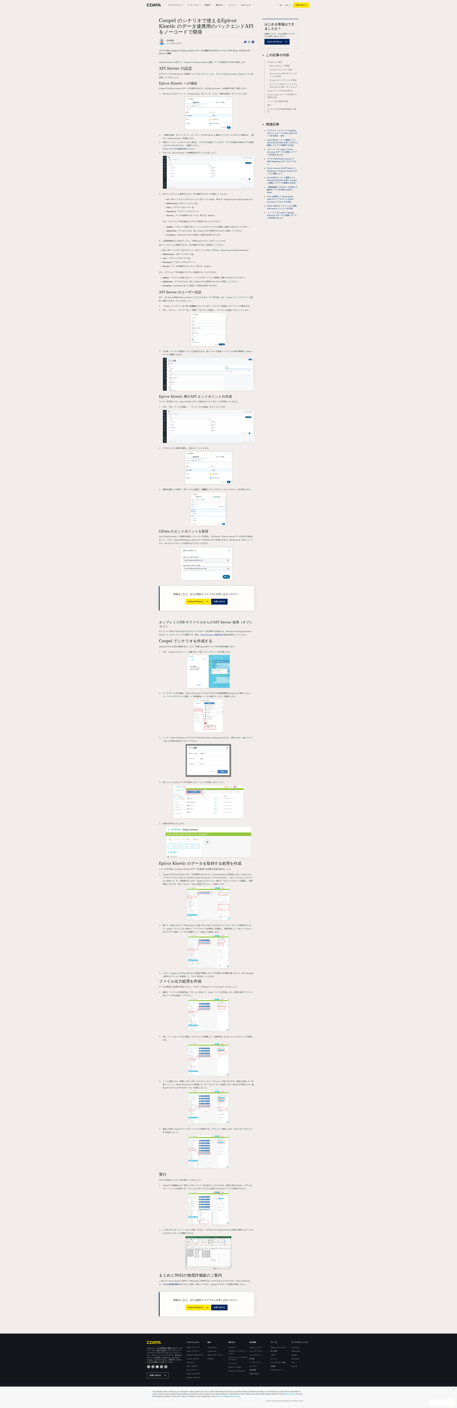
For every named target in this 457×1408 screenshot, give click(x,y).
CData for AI (245, 5)
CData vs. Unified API (236, 1371)
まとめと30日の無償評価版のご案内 (281, 110)
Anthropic (295, 1347)
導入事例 (274, 1351)
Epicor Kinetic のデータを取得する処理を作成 (282, 96)
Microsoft (295, 1359)
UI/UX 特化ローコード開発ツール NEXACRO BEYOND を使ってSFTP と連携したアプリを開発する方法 (282, 143)
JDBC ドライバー (193, 1351)
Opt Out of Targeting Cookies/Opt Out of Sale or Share (284, 1401)
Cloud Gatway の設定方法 (212, 635)
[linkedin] (148, 1366)
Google (294, 1355)
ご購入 (280, 5)
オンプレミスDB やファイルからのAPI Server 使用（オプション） (283, 85)
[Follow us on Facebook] (245, 42)
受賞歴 (251, 1359)
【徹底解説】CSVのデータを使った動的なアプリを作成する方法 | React (282, 190)
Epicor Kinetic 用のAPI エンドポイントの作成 (283, 75)
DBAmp (211, 1359)
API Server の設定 (274, 62)
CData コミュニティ (278, 1347)
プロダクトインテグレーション (237, 1352)
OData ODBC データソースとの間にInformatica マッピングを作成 (282, 207)
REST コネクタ (192, 1366)
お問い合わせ (300, 5)
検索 (286, 5)
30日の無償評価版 (170, 1284)
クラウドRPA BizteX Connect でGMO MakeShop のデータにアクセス (281, 161)
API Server (190, 1362)
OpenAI (294, 1366)
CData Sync (212, 1347)
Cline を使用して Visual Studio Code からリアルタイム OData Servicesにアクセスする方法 (280, 199)
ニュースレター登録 (278, 1362)
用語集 (273, 1366)
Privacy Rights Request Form (229, 1396)
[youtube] (157, 1366)
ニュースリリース (256, 1351)
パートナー (232, 1363)
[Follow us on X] (249, 42)
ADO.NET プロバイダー (195, 1355)
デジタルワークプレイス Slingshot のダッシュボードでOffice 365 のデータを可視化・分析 (282, 133)
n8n (292, 1362)
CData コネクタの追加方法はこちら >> (179, 149)
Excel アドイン (192, 1370)
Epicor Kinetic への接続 (279, 66)
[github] (161, 1366)
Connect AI (212, 1351)
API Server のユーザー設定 (280, 70)
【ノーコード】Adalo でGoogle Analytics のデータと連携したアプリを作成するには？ (282, 215)
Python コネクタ (193, 1359)
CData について (255, 1347)
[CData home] (155, 5)
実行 (269, 105)
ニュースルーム (255, 1355)
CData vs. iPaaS (234, 1367)
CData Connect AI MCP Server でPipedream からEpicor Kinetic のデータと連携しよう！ (282, 171)
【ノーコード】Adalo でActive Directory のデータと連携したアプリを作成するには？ (282, 152)
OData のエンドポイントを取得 (282, 80)
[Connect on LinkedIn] (253, 42)
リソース (274, 1359)
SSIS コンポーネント (215, 1355)
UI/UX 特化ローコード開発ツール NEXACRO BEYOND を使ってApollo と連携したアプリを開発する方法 (282, 180)
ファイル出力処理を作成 (277, 101)
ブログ (273, 1355)
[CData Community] (165, 1366)
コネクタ (231, 1347)
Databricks (295, 1351)
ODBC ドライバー (193, 1347)
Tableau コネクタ (193, 1377)
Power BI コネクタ (193, 1374)
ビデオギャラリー (277, 1370)
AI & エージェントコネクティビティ (237, 1358)
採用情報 (252, 1370)
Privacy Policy (289, 1394)
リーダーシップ (255, 1362)
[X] (153, 1366)
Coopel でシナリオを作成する (280, 91)
